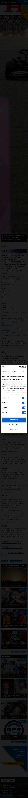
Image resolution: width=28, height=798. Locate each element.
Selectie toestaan (14, 424)
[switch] (24, 403)
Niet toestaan (14, 429)
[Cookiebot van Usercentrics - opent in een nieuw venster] (19, 367)
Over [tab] (23, 371)
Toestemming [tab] (5, 371)
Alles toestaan (14, 419)
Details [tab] (14, 371)
